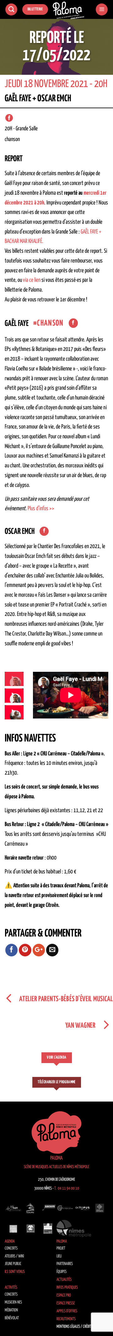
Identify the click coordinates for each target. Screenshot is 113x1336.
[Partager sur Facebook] (11, 950)
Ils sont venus (15, 1272)
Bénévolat (12, 1318)
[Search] (11, 9)
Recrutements (66, 1319)
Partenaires (64, 1264)
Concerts (11, 1248)
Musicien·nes (13, 1302)
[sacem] (47, 1208)
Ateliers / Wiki (14, 1256)
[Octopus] (82, 1208)
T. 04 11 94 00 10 (66, 1188)
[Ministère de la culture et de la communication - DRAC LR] (47, 1228)
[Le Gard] (13, 1228)
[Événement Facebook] (9, 118)
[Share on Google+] (39, 950)
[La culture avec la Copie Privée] (65, 1208)
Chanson (50, 323)
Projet (60, 1248)
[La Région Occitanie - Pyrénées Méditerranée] (99, 1208)
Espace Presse (65, 1303)
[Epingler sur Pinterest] (25, 950)
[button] (102, 9)
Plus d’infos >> (41, 508)
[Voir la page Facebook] (73, 323)
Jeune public (13, 1264)
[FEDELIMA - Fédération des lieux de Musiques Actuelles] (30, 1208)
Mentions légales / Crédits (74, 1327)
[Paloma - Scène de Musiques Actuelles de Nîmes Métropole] (68, 10)
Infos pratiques (67, 1288)
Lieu (59, 1256)
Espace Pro (63, 1295)
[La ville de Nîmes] (30, 1228)
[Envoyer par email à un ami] (52, 950)
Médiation (11, 1310)
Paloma (61, 1241)
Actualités (64, 1280)
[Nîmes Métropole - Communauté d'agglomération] (73, 1228)
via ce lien (31, 280)
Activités (11, 1288)
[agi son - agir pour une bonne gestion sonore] (13, 1208)
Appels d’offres (66, 1311)
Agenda (10, 1241)
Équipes (61, 1272)
